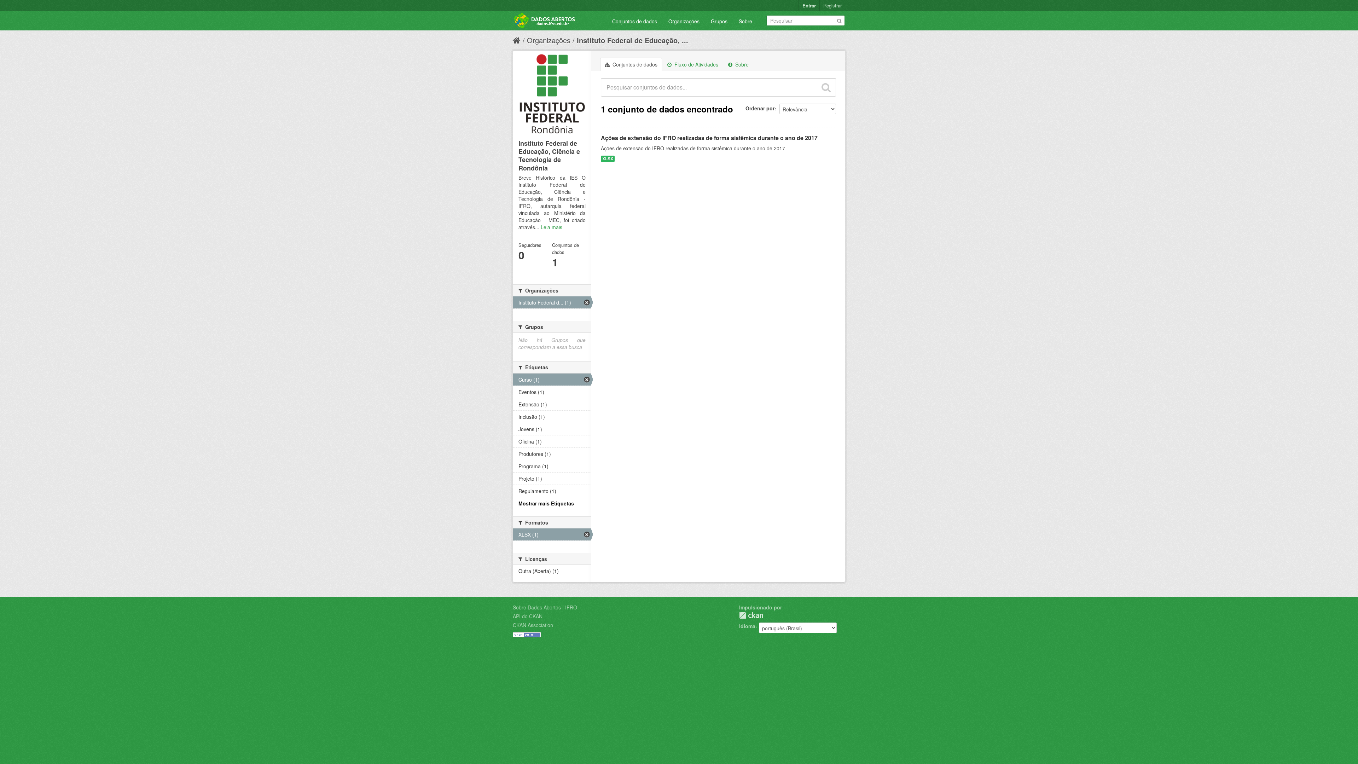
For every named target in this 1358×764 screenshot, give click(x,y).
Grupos (719, 21)
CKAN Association (533, 625)
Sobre (745, 21)
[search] (826, 87)
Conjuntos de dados (634, 21)
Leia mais (551, 227)
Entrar (809, 5)
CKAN (751, 615)
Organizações (684, 21)
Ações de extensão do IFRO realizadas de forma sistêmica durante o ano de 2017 (709, 138)
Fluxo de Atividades (695, 64)
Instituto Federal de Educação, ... (632, 40)
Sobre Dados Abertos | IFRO (545, 607)
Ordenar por (759, 108)
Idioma (747, 626)
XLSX (607, 159)
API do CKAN (527, 616)
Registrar (832, 5)
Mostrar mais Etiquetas (546, 503)
